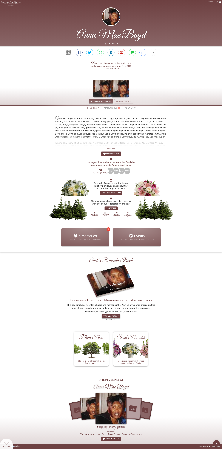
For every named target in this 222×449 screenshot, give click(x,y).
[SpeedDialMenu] (216, 443)
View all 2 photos (123, 101)
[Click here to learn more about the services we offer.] (111, 429)
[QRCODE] (68, 52)
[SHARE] (142, 52)
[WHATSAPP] (100, 52)
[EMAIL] (121, 52)
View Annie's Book (111, 316)
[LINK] (153, 52)
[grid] (111, 351)
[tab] (93, 108)
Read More (111, 149)
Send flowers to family (111, 193)
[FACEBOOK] (79, 52)
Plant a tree (111, 208)
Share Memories (112, 439)
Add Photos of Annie (102, 101)
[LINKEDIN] (111, 52)
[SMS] (132, 52)
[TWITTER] (89, 52)
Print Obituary (112, 154)
